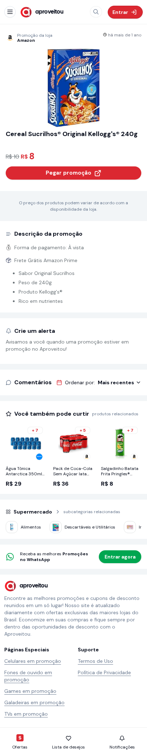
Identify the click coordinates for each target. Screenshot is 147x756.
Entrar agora (120, 557)
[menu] (10, 11)
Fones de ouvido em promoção (28, 676)
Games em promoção (30, 691)
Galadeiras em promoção (34, 702)
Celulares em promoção (32, 661)
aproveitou (49, 12)
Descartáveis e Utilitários (90, 527)
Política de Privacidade (104, 672)
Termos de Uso (95, 661)
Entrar (120, 12)
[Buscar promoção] (96, 11)
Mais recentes (116, 382)
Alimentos (31, 527)
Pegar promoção (68, 172)
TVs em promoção (26, 714)
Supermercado (33, 512)
